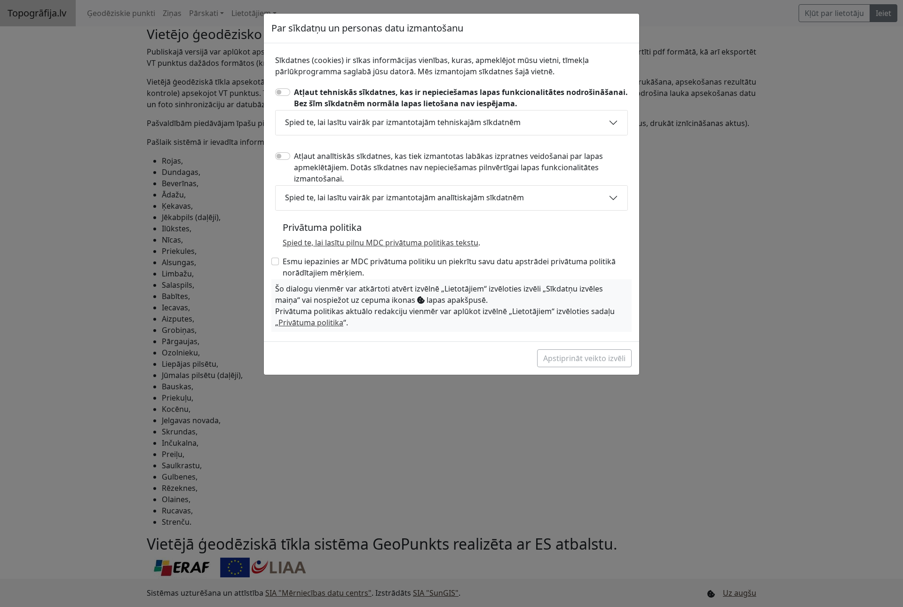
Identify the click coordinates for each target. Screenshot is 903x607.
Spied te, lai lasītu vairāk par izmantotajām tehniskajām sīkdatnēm (403, 122)
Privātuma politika (310, 322)
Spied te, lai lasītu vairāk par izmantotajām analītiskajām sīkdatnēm (404, 197)
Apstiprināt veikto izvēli (584, 358)
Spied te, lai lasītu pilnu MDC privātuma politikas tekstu (380, 242)
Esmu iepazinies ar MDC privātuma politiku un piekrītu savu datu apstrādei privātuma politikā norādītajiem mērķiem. (449, 267)
